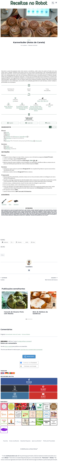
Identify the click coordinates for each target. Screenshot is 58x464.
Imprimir (11, 123)
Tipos (36, 141)
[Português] (11, 373)
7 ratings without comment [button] (24, 341)
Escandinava (19, 106)
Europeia (25, 106)
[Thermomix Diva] (46, 421)
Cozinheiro (24, 45)
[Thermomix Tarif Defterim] (53, 421)
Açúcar (8, 134)
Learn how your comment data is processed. (31, 349)
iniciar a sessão (8, 346)
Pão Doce (10, 106)
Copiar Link (29, 123)
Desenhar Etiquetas (25, 441)
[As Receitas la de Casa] (11, 406)
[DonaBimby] (53, 406)
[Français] (4, 373)
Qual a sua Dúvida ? (37, 441)
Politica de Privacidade (49, 441)
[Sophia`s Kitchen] (18, 421)
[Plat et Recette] (11, 421)
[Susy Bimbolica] (25, 421)
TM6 (44, 101)
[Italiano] (9, 373)
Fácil (49, 106)
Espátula (4, 204)
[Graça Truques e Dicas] (4, 414)
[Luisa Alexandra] (18, 414)
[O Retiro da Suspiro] (46, 414)
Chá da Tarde (38, 106)
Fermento (7, 136)
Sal (9, 135)
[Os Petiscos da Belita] (53, 414)
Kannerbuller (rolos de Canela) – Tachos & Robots (18, 334)
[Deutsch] (6, 373)
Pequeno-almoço (38, 109)
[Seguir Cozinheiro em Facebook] (29, 270)
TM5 (41, 101)
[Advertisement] (29, 58)
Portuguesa (22, 109)
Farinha (8, 141)
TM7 (47, 101)
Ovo (5, 139)
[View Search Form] (53, 3)
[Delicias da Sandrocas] (39, 406)
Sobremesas (8, 108)
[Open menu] (56, 2)
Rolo (10, 204)
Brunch (32, 106)
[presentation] (15, 300)
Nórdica (26, 108)
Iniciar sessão (30, 356)
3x (55, 127)
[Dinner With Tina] (46, 406)
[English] (2, 373)
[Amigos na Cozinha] (4, 406)
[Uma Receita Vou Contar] (4, 429)
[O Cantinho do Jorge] (32, 414)
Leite (7, 132)
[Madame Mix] (25, 414)
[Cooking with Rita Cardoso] (32, 406)
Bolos (29, 40)
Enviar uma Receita (14, 441)
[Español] (14, 373)
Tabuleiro (16, 204)
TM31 (38, 101)
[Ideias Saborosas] (11, 414)
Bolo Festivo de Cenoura (51, 279)
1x (50, 127)
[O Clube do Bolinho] (39, 414)
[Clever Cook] (25, 406)
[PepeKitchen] (4, 421)
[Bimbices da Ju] (18, 406)
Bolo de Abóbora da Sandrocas (40, 312)
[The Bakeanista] (32, 421)
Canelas (4, 279)
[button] (26, 119)
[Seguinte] (54, 304)
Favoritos (5, 441)
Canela (7, 147)
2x (52, 127)
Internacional (19, 108)
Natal (35, 109)
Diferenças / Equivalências (20, 136)
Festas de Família (33, 108)
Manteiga (8, 138)
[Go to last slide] (4, 304)
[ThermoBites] (39, 421)
